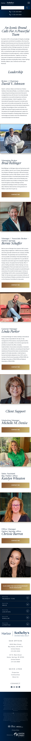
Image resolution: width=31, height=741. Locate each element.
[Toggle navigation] (29, 3)
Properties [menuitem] (15, 672)
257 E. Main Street (15, 657)
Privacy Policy (15, 730)
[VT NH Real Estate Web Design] (19, 735)
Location (6, 612)
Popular (6, 618)
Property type (8, 599)
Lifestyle (6, 625)
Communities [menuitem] (15, 675)
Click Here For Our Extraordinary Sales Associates (15, 586)
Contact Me (15, 194)
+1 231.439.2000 (16, 14)
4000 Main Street (15, 647)
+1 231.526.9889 (16, 11)
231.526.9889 (15, 662)
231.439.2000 (15, 651)
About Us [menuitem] (15, 677)
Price (4, 605)
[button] (27, 7)
